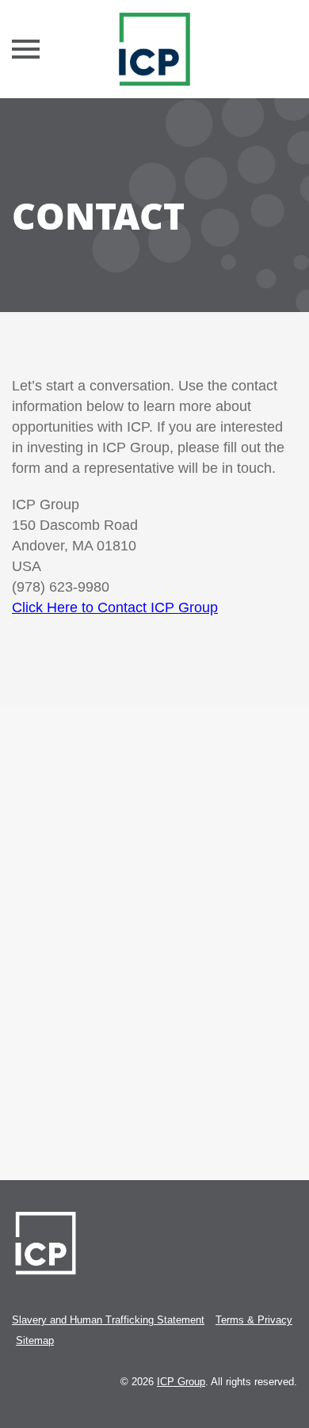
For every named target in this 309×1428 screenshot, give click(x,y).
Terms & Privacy (254, 1320)
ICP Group (181, 1382)
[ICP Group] (154, 49)
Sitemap (35, 1340)
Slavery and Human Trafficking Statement (108, 1320)
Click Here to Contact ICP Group (115, 607)
